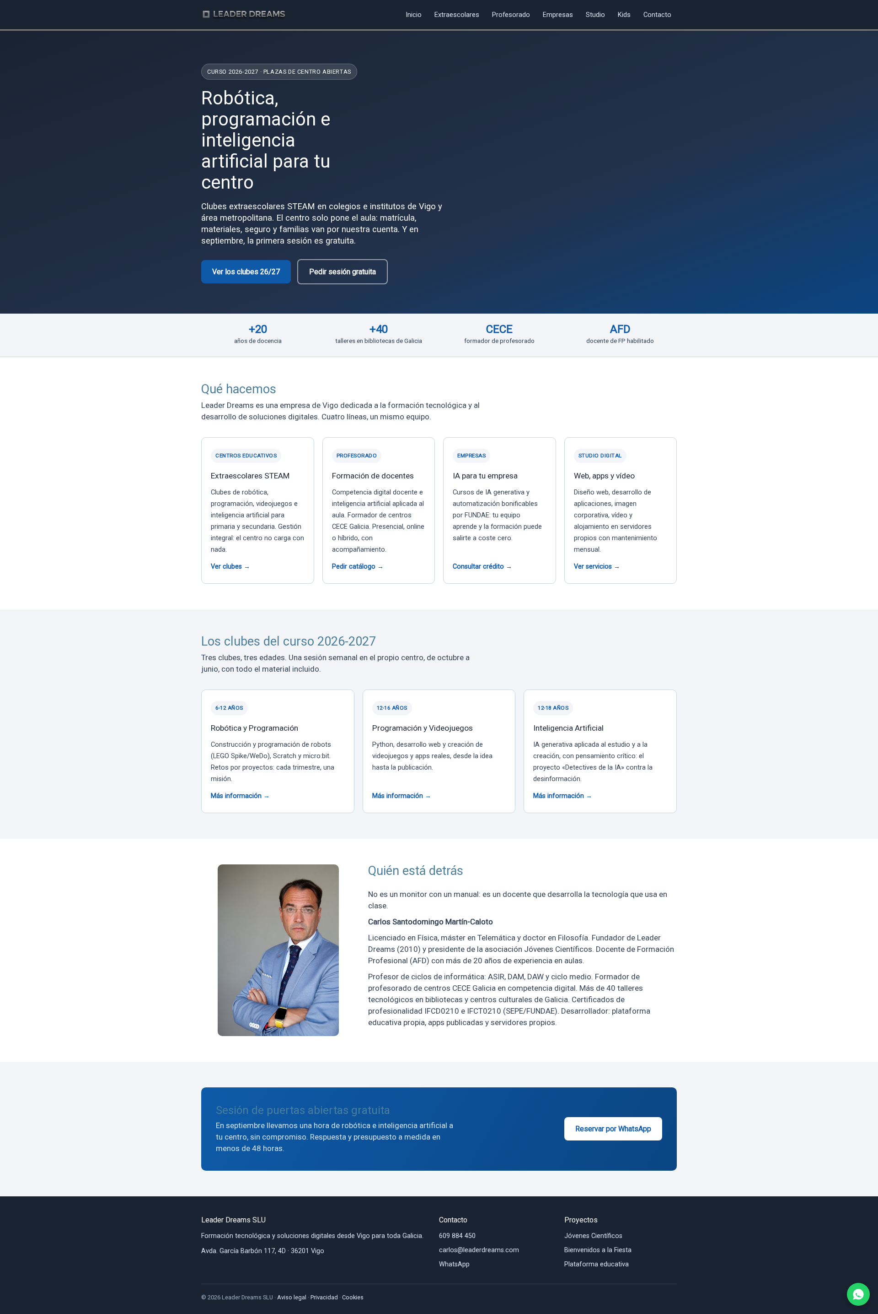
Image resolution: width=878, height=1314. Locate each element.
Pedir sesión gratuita (342, 271)
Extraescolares (456, 15)
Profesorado (511, 15)
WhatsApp (454, 1264)
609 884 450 (457, 1236)
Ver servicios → (597, 566)
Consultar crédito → (482, 566)
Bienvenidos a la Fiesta (598, 1250)
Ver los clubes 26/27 (246, 271)
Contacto (657, 15)
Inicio (414, 15)
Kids (624, 15)
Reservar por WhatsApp (613, 1128)
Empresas (558, 15)
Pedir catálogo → (358, 566)
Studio (595, 15)
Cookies (353, 1297)
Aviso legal (291, 1297)
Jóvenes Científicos (593, 1236)
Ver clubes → (230, 566)
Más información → (240, 796)
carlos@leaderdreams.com (479, 1250)
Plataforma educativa (596, 1264)
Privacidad (324, 1297)
